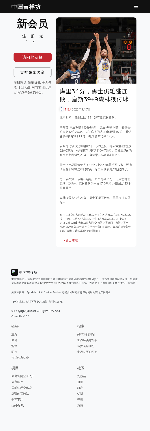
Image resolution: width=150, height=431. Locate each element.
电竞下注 (17, 399)
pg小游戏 (17, 405)
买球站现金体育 (21, 388)
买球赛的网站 (86, 334)
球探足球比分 (86, 346)
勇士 (69, 240)
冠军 (80, 382)
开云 (80, 399)
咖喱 (75, 240)
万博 (80, 405)
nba (62, 240)
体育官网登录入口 (23, 376)
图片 (14, 352)
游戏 (14, 346)
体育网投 (17, 382)
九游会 (81, 376)
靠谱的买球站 (20, 394)
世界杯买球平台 (87, 340)
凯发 (80, 388)
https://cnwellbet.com (53, 283)
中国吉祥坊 (26, 6)
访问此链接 (32, 57)
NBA (68, 109)
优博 (80, 394)
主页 (14, 334)
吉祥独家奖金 (32, 72)
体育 (14, 340)
